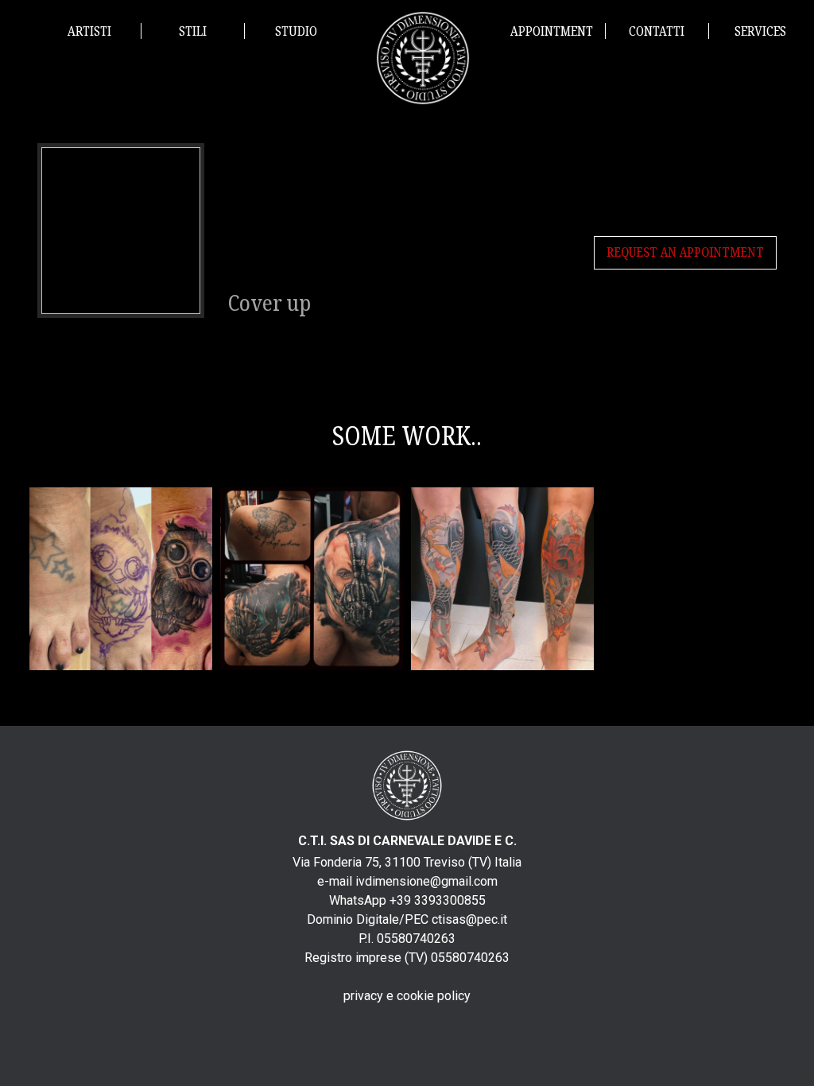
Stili (193, 31)
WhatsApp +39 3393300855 (407, 900)
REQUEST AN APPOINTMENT (685, 252)
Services (760, 31)
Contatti (656, 31)
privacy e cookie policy (407, 995)
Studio (296, 31)
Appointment (551, 31)
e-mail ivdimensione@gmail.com (407, 881)
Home (423, 58)
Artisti (89, 31)
